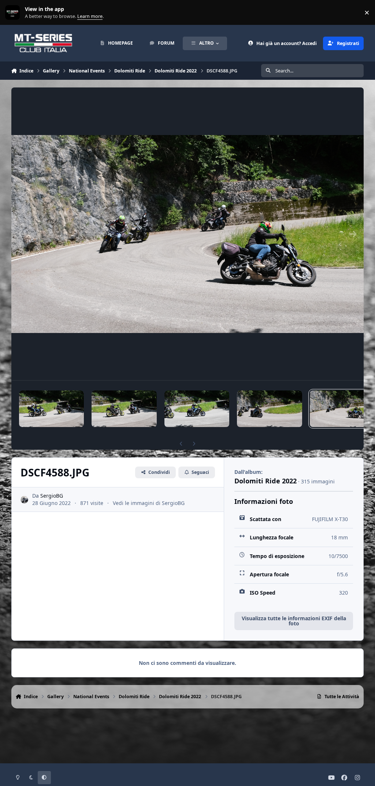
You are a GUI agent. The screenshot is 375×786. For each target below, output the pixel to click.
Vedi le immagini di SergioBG (149, 502)
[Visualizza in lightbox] (187, 233)
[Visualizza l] (51, 408)
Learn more (14, 12)
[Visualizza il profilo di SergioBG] (24, 500)
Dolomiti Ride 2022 (265, 480)
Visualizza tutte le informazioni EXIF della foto (294, 621)
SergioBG (51, 495)
